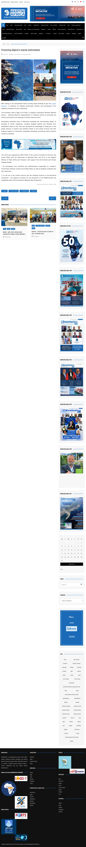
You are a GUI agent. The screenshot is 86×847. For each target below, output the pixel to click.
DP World (64, 671)
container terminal (76, 663)
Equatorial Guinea (33, 761)
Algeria (12, 54)
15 (78, 550)
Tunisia (31, 783)
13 (71, 550)
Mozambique (32, 803)
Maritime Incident (10, 29)
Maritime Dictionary (66, 706)
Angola (31, 794)
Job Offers (27, 33)
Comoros (32, 797)
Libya (31, 777)
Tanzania (60, 812)
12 (68, 550)
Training (49, 29)
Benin (60, 779)
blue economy (76, 659)
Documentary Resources (7, 33)
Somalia (60, 807)
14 (74, 550)
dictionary (79, 667)
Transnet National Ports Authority (71, 737)
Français (68, 33)
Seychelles (79, 725)
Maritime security (44, 25)
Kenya (66, 690)
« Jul (61, 569)
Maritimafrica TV (71, 29)
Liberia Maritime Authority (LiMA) (71, 694)
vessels (71, 741)
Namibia (31, 805)
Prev (6, 198)
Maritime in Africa (77, 706)
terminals (66, 733)
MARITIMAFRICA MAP (5, 2)
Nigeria (13, 229)
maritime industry (66, 710)
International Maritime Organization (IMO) (71, 687)
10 (61, 550)
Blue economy (19, 29)
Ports (63, 725)
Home (7, 25)
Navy (68, 25)
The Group (48, 33)
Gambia (71, 675)
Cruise (3, 29)
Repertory (41, 33)
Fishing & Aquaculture (75, 25)
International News (18, 25)
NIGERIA (71, 722)
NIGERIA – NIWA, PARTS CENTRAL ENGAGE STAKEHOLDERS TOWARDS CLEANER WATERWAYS (14, 233)
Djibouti (60, 803)
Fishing (64, 675)
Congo (31, 763)
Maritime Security (66, 714)
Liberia (77, 690)
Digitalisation (36, 25)
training (77, 733)
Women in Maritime (62, 29)
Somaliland (61, 809)
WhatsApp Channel (14, 2)
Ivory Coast (61, 781)
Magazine (43, 29)
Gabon (31, 759)
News (11, 25)
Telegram (21, 2)
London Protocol (14, 191)
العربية (4, 38)
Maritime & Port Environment (33, 29)
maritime (34, 191)
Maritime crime (62, 25)
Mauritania (32, 781)
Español (79, 33)
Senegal (70, 725)
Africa (65, 659)
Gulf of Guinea (66, 679)
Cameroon (65, 663)
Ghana (79, 675)
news (64, 722)
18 (65, 553)
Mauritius (47, 225)
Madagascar (32, 799)
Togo (60, 794)
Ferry (25, 29)
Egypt (72, 671)
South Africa (77, 729)
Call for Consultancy (18, 33)
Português (74, 33)
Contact (55, 33)
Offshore (54, 29)
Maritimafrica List (80, 29)
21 (74, 553)
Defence (30, 25)
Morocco (72, 718)
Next (51, 198)
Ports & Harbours (53, 25)
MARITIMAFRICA (25, 191)
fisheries (79, 671)
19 (68, 553)
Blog (25, 25)
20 (71, 553)
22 (78, 553)
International (71, 683)
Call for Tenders (33, 33)
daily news (64, 667)
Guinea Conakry (62, 787)
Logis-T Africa (27, 2)
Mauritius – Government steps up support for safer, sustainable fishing (42, 233)
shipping (65, 729)
